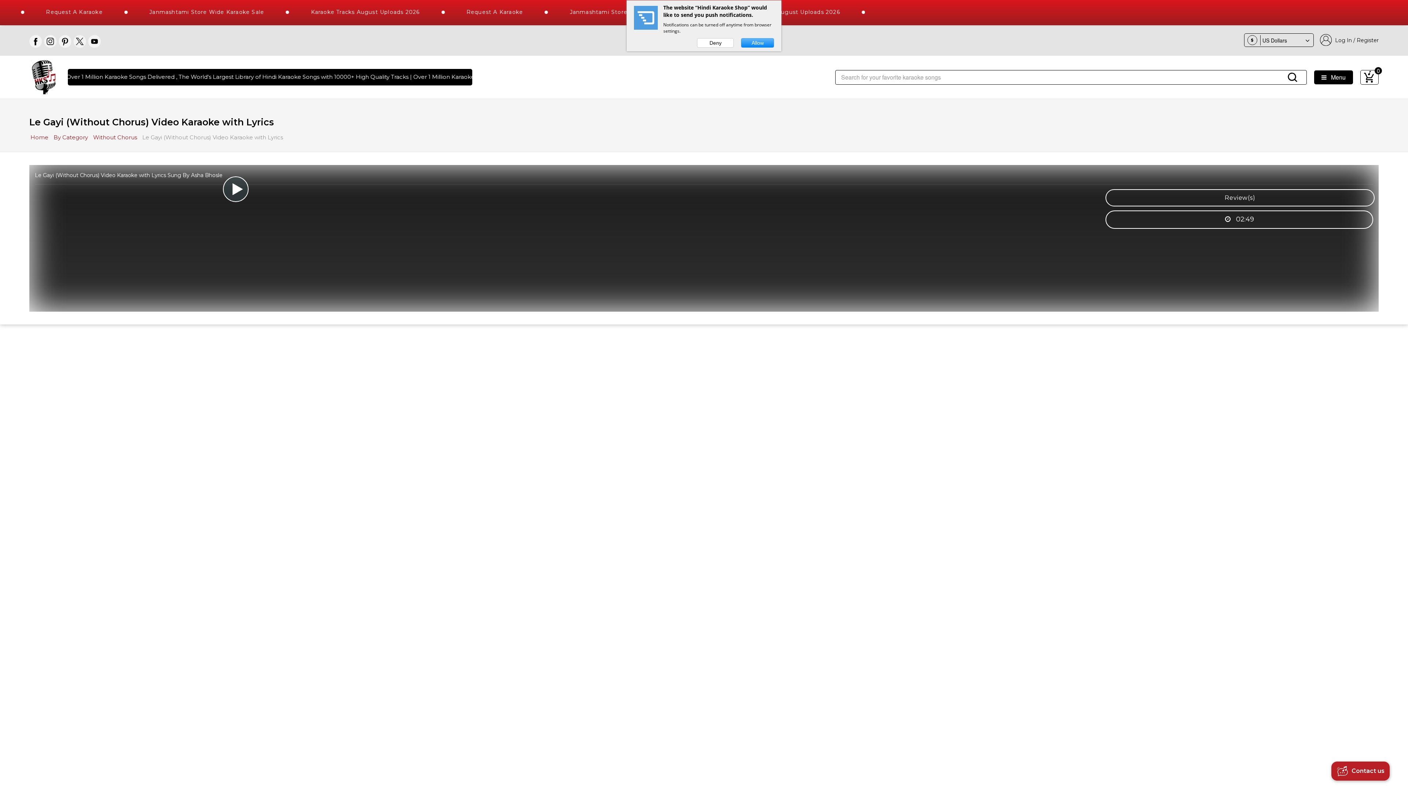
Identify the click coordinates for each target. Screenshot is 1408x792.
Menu (1336, 77)
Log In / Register (1355, 40)
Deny (716, 43)
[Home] (43, 76)
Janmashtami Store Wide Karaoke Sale (179, 12)
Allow (758, 43)
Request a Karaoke (47, 12)
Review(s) (1240, 197)
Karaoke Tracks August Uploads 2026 (338, 12)
